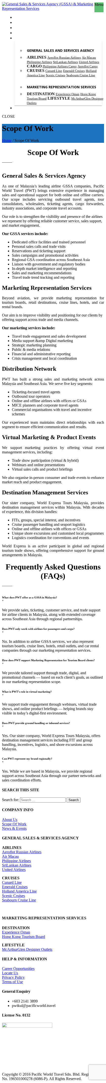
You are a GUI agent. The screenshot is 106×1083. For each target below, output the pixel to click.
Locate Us (10, 973)
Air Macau (89, 57)
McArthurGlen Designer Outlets (27, 949)
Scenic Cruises (55, 75)
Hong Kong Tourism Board (23, 937)
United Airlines (89, 62)
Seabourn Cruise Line (80, 75)
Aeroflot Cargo (88, 66)
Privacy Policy (13, 977)
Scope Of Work (14, 824)
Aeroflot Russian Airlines (64, 57)
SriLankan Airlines (65, 62)
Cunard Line (53, 71)
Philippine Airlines (39, 62)
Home (7, 140)
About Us (9, 820)
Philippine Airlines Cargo (60, 66)
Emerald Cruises (74, 71)
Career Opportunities (18, 968)
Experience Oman (67, 94)
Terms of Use (12, 982)
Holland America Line (19, 891)
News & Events (14, 828)
